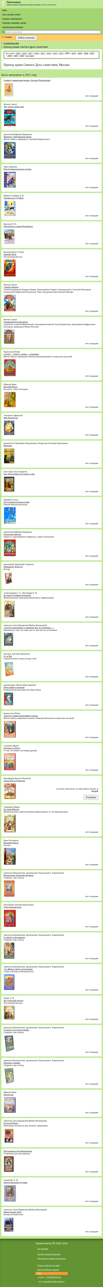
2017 (30, 53)
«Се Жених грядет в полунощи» (18, 969)
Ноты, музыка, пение (11, 14)
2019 (18, 53)
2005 (16, 56)
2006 (9, 56)
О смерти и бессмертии (14, 937)
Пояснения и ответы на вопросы (51, 1258)
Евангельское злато (12, 1212)
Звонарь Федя (10, 254)
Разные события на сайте (48, 1265)
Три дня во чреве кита (14, 107)
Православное (14, 2)
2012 (61, 53)
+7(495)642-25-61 (53, 1277)
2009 (80, 53)
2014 (49, 53)
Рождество (8, 1095)
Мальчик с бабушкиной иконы (18, 137)
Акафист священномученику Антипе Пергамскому (27, 80)
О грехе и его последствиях (16, 1030)
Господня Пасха (11, 1123)
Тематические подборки (12, 27)
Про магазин (42, 1249)
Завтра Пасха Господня (14, 781)
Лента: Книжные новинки (48, 1270)
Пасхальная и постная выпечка (18, 1151)
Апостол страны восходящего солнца (21, 716)
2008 (86, 53)
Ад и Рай (8, 656)
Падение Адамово (12, 1063)
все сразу (30, 56)
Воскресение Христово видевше (18, 875)
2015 (43, 53)
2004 (22, 56)
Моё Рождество (11, 418)
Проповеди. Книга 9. (13, 567)
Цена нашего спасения (14, 687)
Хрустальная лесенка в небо (16, 502)
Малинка (8, 446)
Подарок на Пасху (12, 748)
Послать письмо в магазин (48, 1254)
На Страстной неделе (13, 1000)
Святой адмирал (11, 287)
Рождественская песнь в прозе (17, 169)
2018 (24, 53)
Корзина (8, 37)
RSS (39, 1273)
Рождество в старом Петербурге (18, 226)
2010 (73, 53)
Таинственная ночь (12, 907)
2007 (92, 53)
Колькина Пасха (11, 843)
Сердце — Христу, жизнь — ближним (21, 354)
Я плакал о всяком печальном (17, 595)
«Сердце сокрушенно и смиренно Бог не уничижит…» (29, 628)
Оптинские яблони (12, 534)
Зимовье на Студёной (13, 198)
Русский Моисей (11, 809)
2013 (55, 53)
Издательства (11, 43)
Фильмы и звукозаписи (12, 19)
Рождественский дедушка (15, 1182)
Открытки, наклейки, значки (14, 23)
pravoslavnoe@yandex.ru (54, 1281)
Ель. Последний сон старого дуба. (19, 474)
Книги (4, 10)
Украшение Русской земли (16, 322)
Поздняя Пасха (10, 387)
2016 (36, 53)
